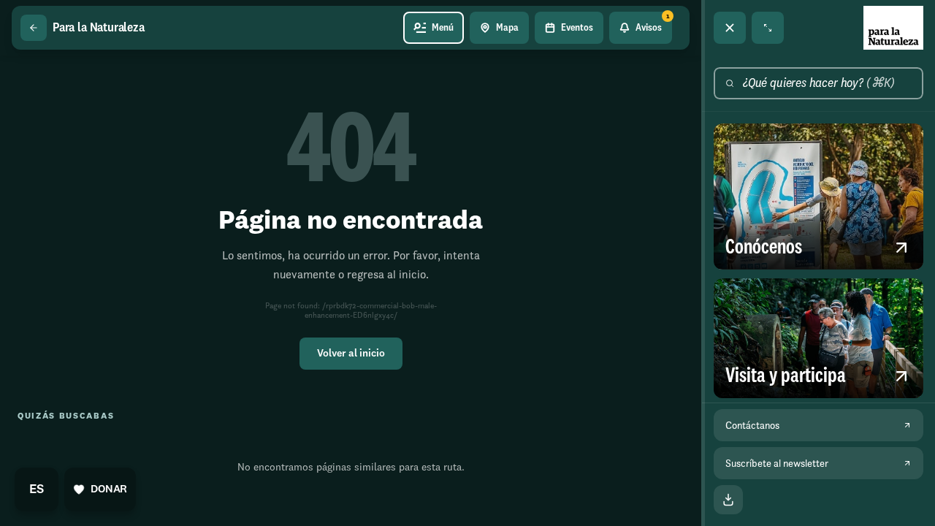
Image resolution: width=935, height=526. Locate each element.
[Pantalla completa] (768, 28)
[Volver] (33, 28)
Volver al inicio (351, 353)
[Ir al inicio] (893, 28)
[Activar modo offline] (728, 499)
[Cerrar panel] (730, 28)
